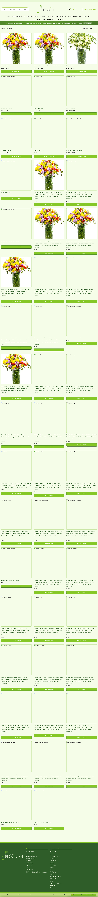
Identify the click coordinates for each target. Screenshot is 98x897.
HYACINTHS (53, 865)
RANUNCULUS (53, 878)
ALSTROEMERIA (54, 851)
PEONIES (52, 874)
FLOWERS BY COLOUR (60, 16)
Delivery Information (31, 856)
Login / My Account (77, 9)
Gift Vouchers (30, 863)
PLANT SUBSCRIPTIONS (39, 19)
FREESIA (52, 862)
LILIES (51, 871)
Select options (16, 71)
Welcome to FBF (30, 851)
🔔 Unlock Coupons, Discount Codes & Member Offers (83, 894)
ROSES (51, 880)
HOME (8, 16)
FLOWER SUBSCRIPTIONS (74, 16)
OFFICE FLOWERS (60, 19)
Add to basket (49, 204)
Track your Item (30, 858)
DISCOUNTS (28, 854)
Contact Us (29, 853)
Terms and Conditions (32, 871)
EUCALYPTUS (53, 860)
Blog (27, 867)
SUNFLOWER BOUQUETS (56, 883)
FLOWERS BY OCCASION (47, 16)
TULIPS (51, 887)
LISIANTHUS (53, 872)
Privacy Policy (30, 869)
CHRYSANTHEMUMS (55, 856)
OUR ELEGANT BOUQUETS (18, 16)
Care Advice (29, 865)
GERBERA (52, 863)
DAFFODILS (53, 858)
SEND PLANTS (87, 16)
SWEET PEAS (53, 885)
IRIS (51, 869)
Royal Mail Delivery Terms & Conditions (36, 872)
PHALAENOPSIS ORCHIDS (56, 876)
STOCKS (52, 881)
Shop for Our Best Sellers (90, 9)
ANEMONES (53, 853)
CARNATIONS (53, 854)
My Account (29, 862)
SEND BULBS (50, 19)
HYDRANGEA (53, 867)
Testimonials (29, 860)
